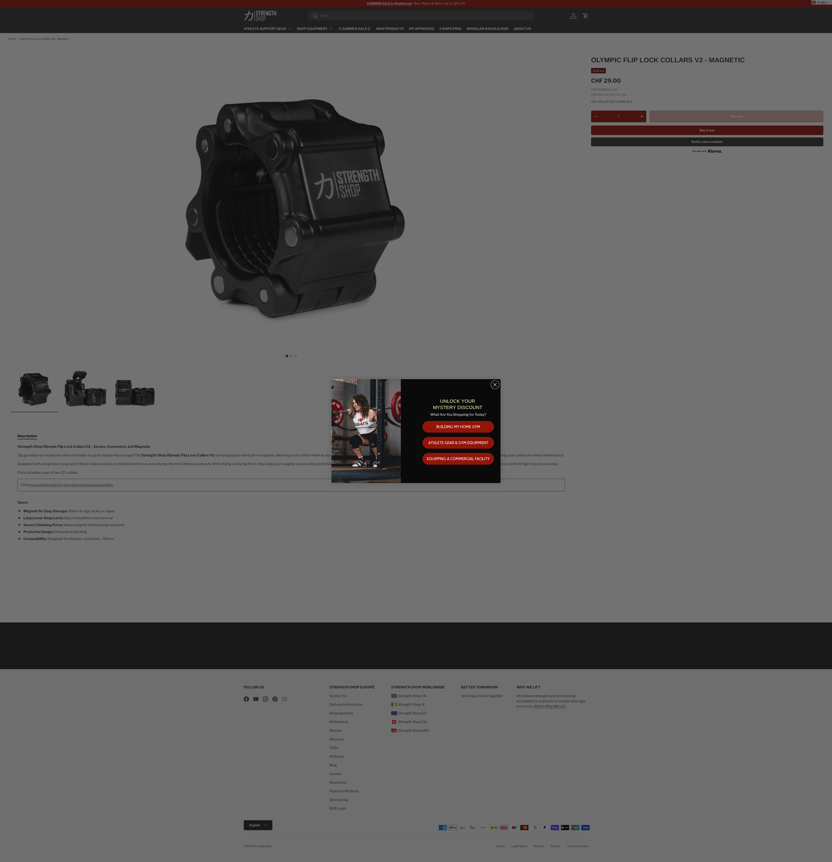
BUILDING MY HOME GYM (458, 426)
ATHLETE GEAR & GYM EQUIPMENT (458, 442)
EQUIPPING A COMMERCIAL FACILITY (458, 458)
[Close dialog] (495, 384)
